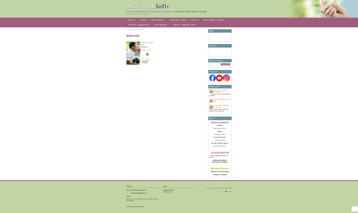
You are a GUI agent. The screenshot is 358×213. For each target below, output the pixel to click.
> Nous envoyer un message (135, 206)
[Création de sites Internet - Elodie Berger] (226, 191)
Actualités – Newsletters (138, 25)
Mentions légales (169, 190)
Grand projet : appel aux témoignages (221, 91)
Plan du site (167, 192)
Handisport (134, 29)
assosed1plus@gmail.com (138, 190)
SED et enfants (157, 20)
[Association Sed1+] (179, 6)
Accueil (131, 20)
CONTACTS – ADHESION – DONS (184, 25)
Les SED (143, 20)
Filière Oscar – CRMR (177, 20)
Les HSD (194, 20)
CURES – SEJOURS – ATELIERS (213, 20)
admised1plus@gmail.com (139, 193)
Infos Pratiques (160, 25)
